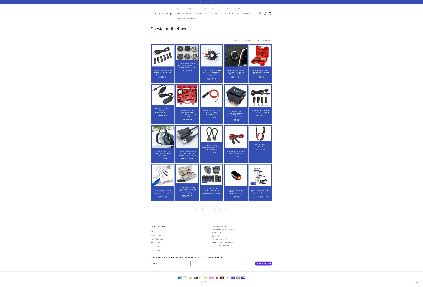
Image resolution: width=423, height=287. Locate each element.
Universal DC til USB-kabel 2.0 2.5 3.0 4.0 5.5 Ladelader (260, 111)
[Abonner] (188, 263)
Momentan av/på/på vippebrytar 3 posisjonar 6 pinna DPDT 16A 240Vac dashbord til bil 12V (235, 114)
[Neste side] (226, 209)
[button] (190, 9)
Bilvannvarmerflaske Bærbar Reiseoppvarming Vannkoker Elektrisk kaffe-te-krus (260, 192)
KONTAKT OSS (156, 235)
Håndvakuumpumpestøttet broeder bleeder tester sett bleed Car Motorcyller (260, 72)
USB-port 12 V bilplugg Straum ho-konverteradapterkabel (162, 110)
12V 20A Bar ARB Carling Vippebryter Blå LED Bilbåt (211, 189)
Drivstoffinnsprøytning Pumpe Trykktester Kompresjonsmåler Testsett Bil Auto (187, 113)
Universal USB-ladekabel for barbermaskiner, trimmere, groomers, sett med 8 (163, 72)
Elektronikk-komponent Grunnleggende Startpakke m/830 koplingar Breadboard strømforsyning (187, 190)
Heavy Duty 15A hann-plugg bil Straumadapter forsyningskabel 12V (211, 112)
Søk (152, 231)
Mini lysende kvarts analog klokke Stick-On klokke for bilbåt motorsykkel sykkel (236, 72)
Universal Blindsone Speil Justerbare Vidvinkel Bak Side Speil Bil (162, 153)
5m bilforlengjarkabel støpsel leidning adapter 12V (235, 152)
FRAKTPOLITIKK (156, 243)
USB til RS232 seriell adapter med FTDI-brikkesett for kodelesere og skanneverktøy (187, 153)
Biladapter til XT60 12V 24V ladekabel (260, 145)
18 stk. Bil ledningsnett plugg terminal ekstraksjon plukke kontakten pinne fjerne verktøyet (211, 73)
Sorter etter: (236, 40)
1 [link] (196, 209)
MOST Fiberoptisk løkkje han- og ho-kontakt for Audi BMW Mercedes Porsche (211, 147)
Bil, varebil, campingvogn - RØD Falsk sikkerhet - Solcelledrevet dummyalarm (236, 192)
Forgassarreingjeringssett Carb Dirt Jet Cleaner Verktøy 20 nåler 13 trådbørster (162, 192)
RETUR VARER (155, 247)
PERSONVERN (155, 251)
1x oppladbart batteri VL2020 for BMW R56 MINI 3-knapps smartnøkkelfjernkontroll (187, 65)
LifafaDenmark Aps (208, 282)
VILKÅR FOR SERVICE (158, 239)
